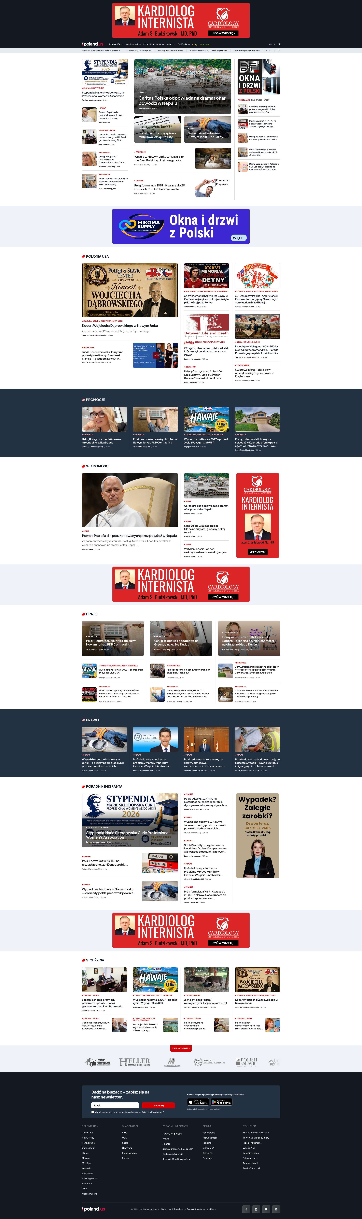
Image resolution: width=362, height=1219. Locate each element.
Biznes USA (208, 1148)
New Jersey (191, 291)
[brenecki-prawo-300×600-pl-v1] (257, 835)
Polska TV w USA (251, 1168)
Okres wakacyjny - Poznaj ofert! (139, 50)
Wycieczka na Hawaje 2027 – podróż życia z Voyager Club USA (206, 441)
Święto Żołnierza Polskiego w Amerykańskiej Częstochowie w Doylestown (254, 373)
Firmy (195, 44)
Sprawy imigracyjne (172, 1133)
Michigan (86, 1163)
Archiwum (211, 1209)
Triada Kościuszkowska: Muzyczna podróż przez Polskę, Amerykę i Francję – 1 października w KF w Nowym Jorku (102, 356)
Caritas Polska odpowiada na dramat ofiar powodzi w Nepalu (182, 100)
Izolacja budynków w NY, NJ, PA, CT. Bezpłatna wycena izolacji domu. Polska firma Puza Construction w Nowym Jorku (188, 693)
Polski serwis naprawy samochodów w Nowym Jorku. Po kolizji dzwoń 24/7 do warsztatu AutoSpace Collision (119, 693)
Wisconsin (87, 1173)
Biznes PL (208, 1153)
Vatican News (144, 108)
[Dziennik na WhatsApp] (276, 1209)
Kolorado (86, 1168)
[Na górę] (350, 1209)
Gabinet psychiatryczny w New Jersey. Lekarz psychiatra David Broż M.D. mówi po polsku (95, 1027)
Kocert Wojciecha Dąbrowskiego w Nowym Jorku (120, 325)
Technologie (209, 1132)
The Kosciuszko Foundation (93, 362)
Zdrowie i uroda (108, 130)
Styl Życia (95, 960)
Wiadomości (222, 291)
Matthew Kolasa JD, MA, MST (196, 770)
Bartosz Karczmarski (192, 359)
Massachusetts (89, 1193)
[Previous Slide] (274, 50)
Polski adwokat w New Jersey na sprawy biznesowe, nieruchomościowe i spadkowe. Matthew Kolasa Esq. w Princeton (204, 764)
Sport (200, 291)
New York (127, 1148)
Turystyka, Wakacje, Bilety (199, 435)
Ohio (84, 1188)
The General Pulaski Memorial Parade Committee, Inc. (248, 357)
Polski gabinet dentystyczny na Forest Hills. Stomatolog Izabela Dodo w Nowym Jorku (248, 1027)
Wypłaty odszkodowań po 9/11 (170, 50)
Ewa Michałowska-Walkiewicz (196, 1007)
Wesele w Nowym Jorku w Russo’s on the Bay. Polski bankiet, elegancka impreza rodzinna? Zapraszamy (159, 160)
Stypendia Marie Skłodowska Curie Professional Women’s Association (103, 94)
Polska (125, 1158)
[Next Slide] (279, 50)
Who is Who (249, 1148)
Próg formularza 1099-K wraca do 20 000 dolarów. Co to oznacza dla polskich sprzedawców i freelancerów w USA (160, 190)
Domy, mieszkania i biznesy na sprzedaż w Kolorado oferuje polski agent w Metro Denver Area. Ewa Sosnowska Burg (256, 444)
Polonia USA (97, 256)
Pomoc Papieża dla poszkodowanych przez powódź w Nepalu (111, 115)
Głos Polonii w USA (192, 307)
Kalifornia (87, 1183)
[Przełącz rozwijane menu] (122, 44)
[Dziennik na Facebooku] (246, 1209)
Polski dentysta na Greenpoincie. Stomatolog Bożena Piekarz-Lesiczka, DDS (196, 1027)
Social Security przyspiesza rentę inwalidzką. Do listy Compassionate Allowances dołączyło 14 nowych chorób (158, 140)
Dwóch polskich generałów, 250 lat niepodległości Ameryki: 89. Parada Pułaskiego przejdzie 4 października (256, 350)
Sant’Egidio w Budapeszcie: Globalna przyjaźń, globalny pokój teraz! (204, 529)
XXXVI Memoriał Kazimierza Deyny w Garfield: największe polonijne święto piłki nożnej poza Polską (206, 299)
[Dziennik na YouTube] (266, 1209)
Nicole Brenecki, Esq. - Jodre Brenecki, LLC (248, 770)
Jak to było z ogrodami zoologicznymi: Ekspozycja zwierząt (205, 1001)
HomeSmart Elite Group (244, 450)
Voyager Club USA (191, 447)
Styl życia (189, 344)
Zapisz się (158, 1105)
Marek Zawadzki (141, 193)
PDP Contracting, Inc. (107, 189)
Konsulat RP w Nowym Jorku (176, 1159)
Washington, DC (90, 1178)
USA (124, 1137)
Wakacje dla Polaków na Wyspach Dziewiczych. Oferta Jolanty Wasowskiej (146, 1029)
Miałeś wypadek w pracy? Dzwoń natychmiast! (101, 50)
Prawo (193, 128)
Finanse (143, 128)
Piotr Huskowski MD (107, 144)
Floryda (86, 1158)
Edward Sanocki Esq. (90, 770)
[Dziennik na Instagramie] (256, 1209)
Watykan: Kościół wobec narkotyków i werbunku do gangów (205, 550)
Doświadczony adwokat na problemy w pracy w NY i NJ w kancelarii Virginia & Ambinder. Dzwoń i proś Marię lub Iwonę (151, 764)
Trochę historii (193, 995)
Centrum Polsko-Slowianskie (94, 335)
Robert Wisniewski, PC (91, 869)
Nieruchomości (210, 1137)
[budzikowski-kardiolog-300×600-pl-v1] (257, 515)
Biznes (92, 614)
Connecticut (88, 1148)
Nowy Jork (117, 321)
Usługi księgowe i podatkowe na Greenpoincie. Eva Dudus (112, 159)
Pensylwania (271, 291)
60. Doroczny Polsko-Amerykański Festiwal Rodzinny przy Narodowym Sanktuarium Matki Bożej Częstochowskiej (256, 300)
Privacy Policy (178, 1209)
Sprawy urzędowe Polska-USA (177, 1149)
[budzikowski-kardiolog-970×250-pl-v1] (181, 20)
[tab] (244, 100)
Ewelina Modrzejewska (91, 100)
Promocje (141, 152)
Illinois (85, 1153)
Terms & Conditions (196, 1209)
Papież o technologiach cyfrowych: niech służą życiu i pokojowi (188, 671)
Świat (143, 92)
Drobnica (204, 44)
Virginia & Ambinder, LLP (143, 770)
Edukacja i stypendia (93, 88)
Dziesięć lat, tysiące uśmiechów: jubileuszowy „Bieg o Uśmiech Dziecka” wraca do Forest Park (203, 375)
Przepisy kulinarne (252, 1142)
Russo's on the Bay (142, 165)
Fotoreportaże (250, 1158)
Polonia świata (129, 1153)
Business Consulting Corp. (109, 166)
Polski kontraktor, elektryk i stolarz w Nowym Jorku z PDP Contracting (113, 181)
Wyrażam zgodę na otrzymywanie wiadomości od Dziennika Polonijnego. (129, 1112)
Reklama (207, 1142)
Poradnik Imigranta (104, 786)
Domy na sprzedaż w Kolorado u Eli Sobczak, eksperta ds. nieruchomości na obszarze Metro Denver (264, 168)
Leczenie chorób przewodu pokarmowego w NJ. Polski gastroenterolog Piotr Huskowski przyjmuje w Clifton (113, 140)
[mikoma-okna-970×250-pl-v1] (181, 226)
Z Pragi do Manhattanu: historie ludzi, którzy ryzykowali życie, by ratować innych (206, 351)
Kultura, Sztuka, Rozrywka (97, 321)
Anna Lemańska (190, 382)
